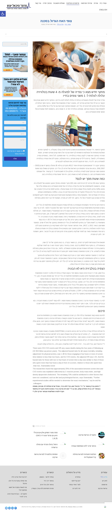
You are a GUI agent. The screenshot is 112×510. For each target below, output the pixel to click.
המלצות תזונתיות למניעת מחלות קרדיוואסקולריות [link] (84, 455)
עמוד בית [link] (68, 24)
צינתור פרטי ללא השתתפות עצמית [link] (84, 446)
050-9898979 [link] (11, 111)
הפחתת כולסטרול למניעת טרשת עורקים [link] (46, 455)
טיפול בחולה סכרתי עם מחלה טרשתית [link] (47, 446)
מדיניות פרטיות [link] (26, 507)
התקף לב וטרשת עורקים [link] (87, 435)
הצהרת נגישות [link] (36, 507)
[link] (3, 14)
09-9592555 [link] (11, 108)
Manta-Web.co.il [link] (73, 507)
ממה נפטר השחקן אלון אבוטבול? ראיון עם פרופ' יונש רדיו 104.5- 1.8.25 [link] (45, 435)
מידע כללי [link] (60, 24)
